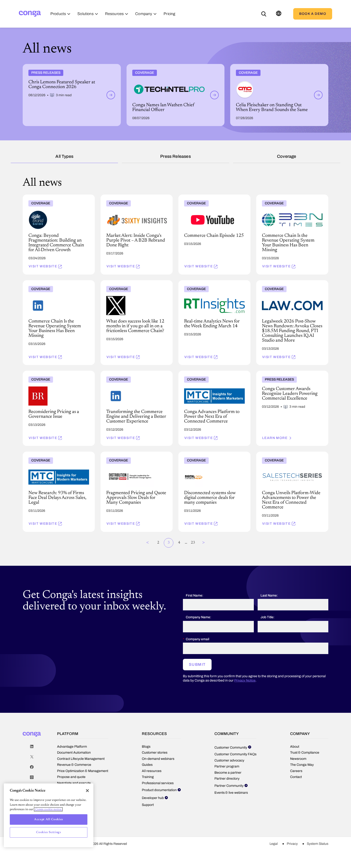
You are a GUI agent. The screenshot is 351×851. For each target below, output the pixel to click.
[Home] (30, 14)
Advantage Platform (72, 746)
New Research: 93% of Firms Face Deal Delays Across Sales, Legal (53, 455)
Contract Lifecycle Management (81, 759)
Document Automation (74, 752)
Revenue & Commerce (74, 764)
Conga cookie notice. (48, 809)
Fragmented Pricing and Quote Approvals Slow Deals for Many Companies (133, 455)
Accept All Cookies (48, 819)
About (294, 746)
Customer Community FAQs (235, 754)
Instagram (32, 777)
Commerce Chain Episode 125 (202, 196)
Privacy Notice (244, 680)
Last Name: (269, 595)
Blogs (146, 746)
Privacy (292, 844)
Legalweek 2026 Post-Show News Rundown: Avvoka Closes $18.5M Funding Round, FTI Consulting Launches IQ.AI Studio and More (291, 286)
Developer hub (153, 798)
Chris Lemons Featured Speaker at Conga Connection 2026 (70, 66)
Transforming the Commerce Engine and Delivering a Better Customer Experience (133, 374)
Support (148, 805)
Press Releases (175, 156)
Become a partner (227, 772)
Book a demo (312, 14)
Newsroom (298, 759)
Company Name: (198, 617)
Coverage (286, 156)
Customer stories (154, 752)
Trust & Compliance (304, 752)
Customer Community (230, 747)
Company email (197, 639)
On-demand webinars (158, 759)
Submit (197, 664)
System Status (317, 844)
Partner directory (226, 778)
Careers (296, 771)
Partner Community (229, 786)
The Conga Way (302, 764)
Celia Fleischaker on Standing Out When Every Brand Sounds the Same (279, 68)
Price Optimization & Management (82, 771)
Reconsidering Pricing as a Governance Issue (58, 373)
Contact (296, 777)
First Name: (194, 595)
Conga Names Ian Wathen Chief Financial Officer (165, 66)
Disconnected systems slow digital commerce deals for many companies (213, 455)
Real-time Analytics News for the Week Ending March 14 (208, 284)
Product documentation (159, 790)
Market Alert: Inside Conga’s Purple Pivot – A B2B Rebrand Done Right (136, 198)
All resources (151, 771)
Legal (274, 844)
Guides (147, 764)
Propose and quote (71, 777)
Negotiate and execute (74, 783)
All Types (64, 156)
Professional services (158, 783)
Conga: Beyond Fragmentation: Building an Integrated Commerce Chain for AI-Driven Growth (57, 200)
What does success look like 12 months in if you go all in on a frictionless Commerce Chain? (135, 286)
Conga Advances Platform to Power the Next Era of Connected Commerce (213, 374)
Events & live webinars (231, 792)
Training (148, 777)
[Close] (87, 790)
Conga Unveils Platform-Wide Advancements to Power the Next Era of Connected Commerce (291, 457)
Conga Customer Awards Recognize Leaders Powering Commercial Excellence (290, 374)
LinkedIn (32, 746)
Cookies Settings (48, 832)
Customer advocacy (229, 760)
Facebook (32, 767)
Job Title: (267, 617)
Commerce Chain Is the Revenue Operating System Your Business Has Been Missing (290, 198)
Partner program (226, 766)
